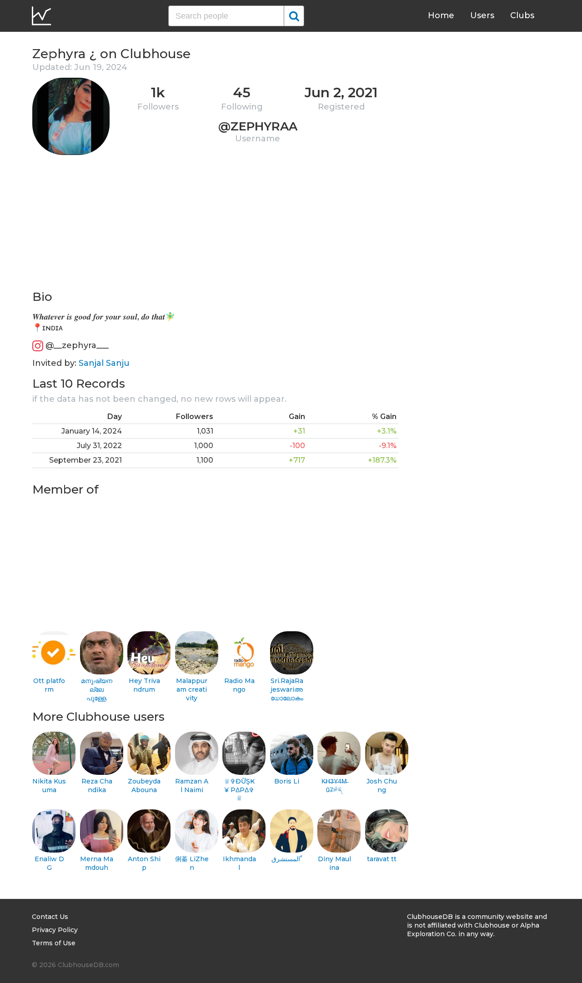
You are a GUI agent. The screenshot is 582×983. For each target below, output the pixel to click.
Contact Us (50, 917)
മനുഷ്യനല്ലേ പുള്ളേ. (96, 689)
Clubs (522, 15)
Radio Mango (239, 685)
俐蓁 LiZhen (192, 863)
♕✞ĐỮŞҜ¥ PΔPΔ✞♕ (239, 789)
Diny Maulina (334, 863)
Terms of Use (53, 943)
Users (482, 15)
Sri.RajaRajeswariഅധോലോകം (287, 689)
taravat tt (381, 859)
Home (441, 15)
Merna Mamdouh (96, 863)
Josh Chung (381, 785)
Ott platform (49, 685)
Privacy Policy (55, 930)
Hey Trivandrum (144, 685)
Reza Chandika (96, 785)
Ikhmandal (239, 863)
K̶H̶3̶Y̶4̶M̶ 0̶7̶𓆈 (334, 785)
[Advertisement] (215, 225)
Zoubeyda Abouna (144, 785)
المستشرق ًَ (286, 859)
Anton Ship (144, 863)
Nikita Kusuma (49, 785)
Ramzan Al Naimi (191, 785)
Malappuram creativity (191, 689)
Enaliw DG (49, 863)
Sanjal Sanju (104, 363)
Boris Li (286, 781)
